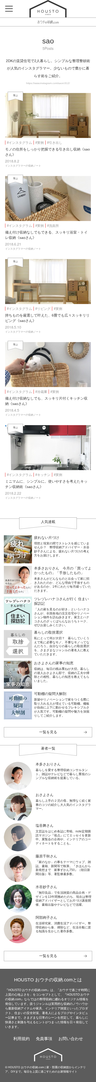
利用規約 (21, 1039)
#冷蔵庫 (41, 392)
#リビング (42, 309)
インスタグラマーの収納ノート (23, 165)
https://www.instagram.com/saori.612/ (48, 83)
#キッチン (42, 475)
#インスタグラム (19, 143)
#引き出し (54, 143)
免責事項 (44, 1039)
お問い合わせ (70, 1039)
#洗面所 (53, 226)
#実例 (39, 143)
